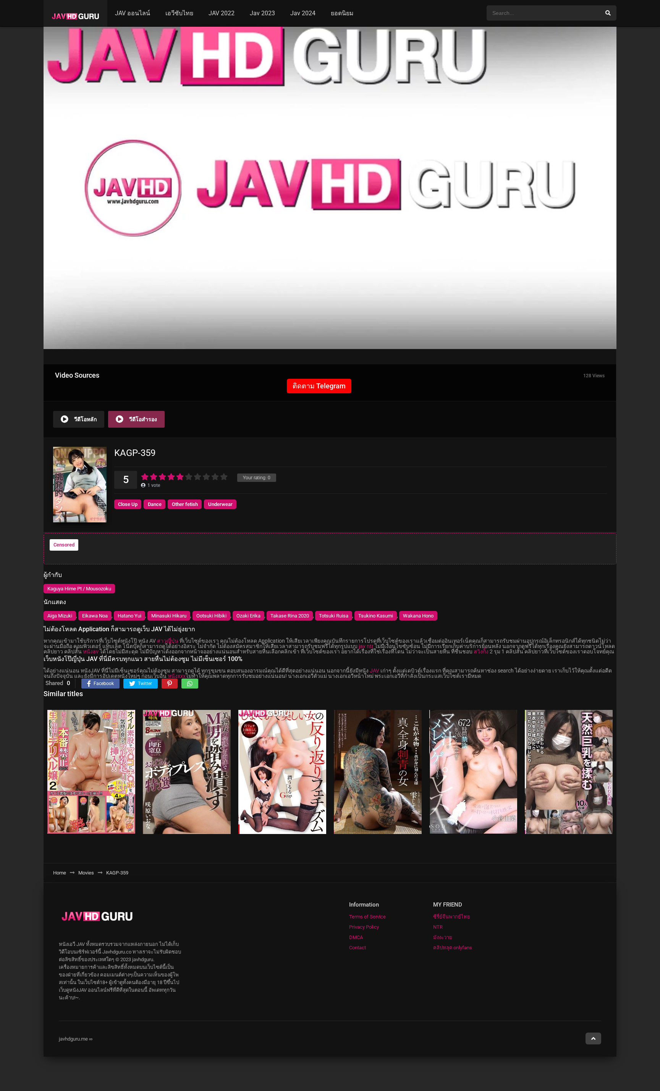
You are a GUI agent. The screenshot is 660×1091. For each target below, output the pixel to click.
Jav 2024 (302, 13)
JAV (374, 671)
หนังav (91, 651)
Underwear (220, 504)
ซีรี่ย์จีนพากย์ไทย (451, 917)
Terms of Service (367, 917)
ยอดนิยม (342, 13)
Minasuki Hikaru (168, 616)
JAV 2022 (222, 13)
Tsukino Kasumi (375, 616)
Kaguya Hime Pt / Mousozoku (79, 589)
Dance (155, 504)
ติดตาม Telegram (319, 386)
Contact (357, 947)
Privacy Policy (364, 927)
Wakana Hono (418, 616)
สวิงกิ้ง (481, 651)
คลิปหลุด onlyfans (452, 947)
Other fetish (185, 504)
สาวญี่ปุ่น (167, 641)
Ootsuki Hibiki (211, 616)
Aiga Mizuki (59, 616)
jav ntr (366, 646)
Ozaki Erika (248, 616)
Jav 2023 (262, 13)
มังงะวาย (442, 937)
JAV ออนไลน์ (132, 13)
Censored (63, 545)
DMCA (356, 937)
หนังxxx (177, 676)
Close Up (128, 504)
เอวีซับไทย (179, 13)
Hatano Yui (129, 616)
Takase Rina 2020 (289, 616)
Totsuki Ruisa (333, 616)
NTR (438, 927)
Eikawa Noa (95, 616)
